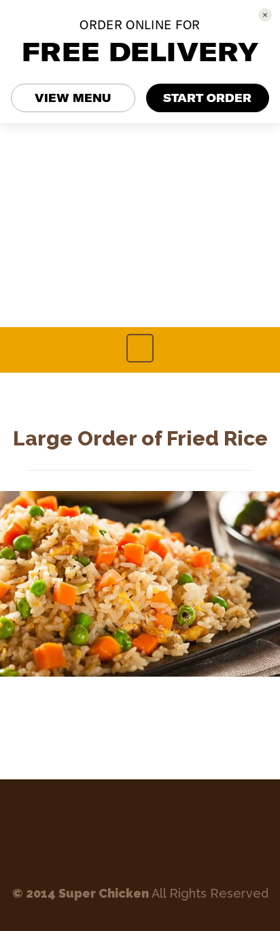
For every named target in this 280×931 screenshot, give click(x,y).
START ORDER (207, 98)
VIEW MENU (73, 98)
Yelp (161, 833)
